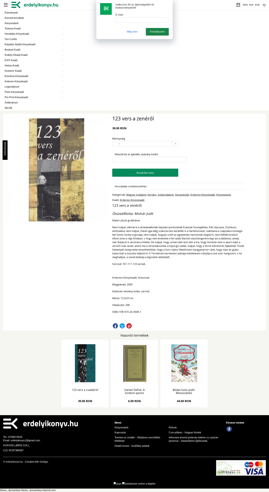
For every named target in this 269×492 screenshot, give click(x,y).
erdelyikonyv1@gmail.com (25, 440)
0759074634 (15, 437)
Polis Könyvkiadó (14, 92)
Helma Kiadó (12, 65)
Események (11, 12)
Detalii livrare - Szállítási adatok (132, 446)
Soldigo (44, 461)
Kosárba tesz (145, 173)
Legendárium (12, 86)
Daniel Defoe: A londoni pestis (134, 391)
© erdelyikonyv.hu (13, 461)
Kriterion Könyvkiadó (16, 81)
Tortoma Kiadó (13, 28)
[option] (57, 170)
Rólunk (173, 427)
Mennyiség (118, 138)
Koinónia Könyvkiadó (16, 76)
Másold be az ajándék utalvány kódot (136, 154)
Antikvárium (11, 102)
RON (245, 5)
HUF (251, 5)
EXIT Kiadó (11, 60)
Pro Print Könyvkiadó (16, 97)
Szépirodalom (166, 194)
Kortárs (152, 194)
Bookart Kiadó (12, 49)
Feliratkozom (157, 31)
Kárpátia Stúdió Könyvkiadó (20, 44)
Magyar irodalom (136, 194)
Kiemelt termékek (14, 18)
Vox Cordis (11, 39)
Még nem (132, 31)
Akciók (8, 108)
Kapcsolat (120, 432)
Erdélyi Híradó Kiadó (16, 55)
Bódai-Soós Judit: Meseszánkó (184, 391)
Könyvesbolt (11, 23)
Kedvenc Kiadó (13, 71)
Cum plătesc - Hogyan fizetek (185, 432)
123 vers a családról (85, 390)
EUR (257, 5)
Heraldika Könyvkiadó (17, 34)
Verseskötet (182, 194)
